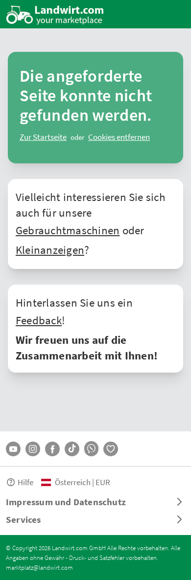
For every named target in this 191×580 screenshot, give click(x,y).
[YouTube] (13, 449)
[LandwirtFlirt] (110, 449)
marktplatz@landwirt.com (39, 567)
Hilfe (25, 482)
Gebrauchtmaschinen (67, 230)
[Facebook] (52, 449)
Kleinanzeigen (50, 249)
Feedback (39, 319)
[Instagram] (32, 449)
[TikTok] (72, 449)
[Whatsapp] (91, 448)
